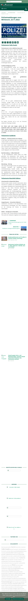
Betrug (25, 551)
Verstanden (8, 598)
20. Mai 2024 (11, 360)
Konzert (11, 549)
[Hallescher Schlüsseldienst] (14, 504)
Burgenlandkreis (17, 568)
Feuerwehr (15, 549)
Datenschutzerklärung (18, 598)
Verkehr (11, 590)
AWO (19, 590)
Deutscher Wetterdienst (16, 561)
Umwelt (14, 551)
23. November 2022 (6, 22)
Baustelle (3, 554)
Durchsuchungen (19, 565)
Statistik (13, 547)
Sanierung (11, 563)
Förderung (6, 559)
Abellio (9, 568)
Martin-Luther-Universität (16, 575)
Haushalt (6, 585)
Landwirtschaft (16, 556)
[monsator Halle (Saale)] (14, 495)
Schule (10, 588)
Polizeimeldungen (6, 582)
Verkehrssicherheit (5, 571)
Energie (3, 585)
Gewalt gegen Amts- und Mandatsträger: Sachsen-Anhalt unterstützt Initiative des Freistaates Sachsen (16, 357)
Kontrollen (10, 556)
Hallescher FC (4, 576)
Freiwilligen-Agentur (16, 588)
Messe (22, 588)
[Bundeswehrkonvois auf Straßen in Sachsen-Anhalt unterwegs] (4, 239)
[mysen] (14, 524)
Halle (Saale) (5, 549)
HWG (10, 585)
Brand (12, 568)
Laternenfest (8, 547)
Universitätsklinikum (12, 558)
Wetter (17, 558)
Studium (23, 556)
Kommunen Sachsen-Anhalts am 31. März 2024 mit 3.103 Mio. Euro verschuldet (16, 246)
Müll (7, 552)
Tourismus (3, 552)
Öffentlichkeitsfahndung (13, 570)
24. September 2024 (13, 239)
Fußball (15, 552)
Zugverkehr (16, 563)
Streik (13, 580)
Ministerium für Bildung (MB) (18, 554)
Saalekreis (4, 558)
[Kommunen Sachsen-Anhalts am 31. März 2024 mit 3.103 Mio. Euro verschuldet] (4, 298)
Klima (20, 556)
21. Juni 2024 (11, 248)
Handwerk (15, 590)
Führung (3, 556)
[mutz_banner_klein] (14, 541)
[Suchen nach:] (14, 1)
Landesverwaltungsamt (6, 578)
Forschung (14, 576)
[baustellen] (14, 481)
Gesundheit (10, 552)
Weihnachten (23, 590)
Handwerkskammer (5, 575)
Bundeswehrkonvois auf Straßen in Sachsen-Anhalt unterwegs (17, 237)
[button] (26, 9)
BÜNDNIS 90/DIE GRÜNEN (20, 573)
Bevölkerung (17, 582)
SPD (14, 582)
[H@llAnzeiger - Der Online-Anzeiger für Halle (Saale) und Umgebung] (14, 6)
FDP (25, 582)
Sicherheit (23, 547)
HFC (18, 576)
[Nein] (26, 596)
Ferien (23, 583)
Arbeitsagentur (4, 583)
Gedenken (11, 559)
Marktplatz (10, 583)
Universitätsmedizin (15, 585)
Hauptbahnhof (18, 580)
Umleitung (24, 580)
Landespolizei (4, 568)
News (14, 565)
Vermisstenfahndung (21, 578)
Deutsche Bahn (4, 573)
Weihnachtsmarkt (5, 563)
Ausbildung (9, 580)
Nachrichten (18, 547)
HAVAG (11, 571)
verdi (10, 561)
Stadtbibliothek (9, 554)
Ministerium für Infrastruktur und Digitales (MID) (11, 567)
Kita (11, 565)
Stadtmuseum (11, 573)
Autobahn (22, 582)
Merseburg (9, 576)
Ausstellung (14, 578)
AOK (19, 549)
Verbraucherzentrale (17, 571)
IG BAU (6, 556)
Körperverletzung (5, 588)
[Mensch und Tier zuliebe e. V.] (14, 534)
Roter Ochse (4, 580)
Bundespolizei (19, 551)
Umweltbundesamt (5, 590)
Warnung (3, 547)
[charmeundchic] (14, 513)
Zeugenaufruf (20, 552)
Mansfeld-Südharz (17, 583)
